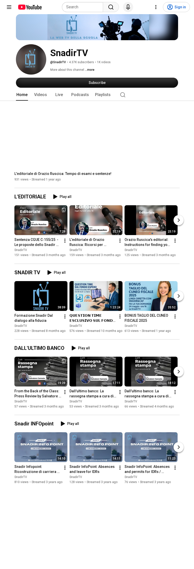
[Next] (179, 220)
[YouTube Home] (29, 7)
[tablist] (97, 95)
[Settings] (156, 7)
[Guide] (9, 7)
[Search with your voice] (128, 7)
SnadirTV (20, 250)
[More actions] (65, 241)
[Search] (111, 7)
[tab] (22, 95)
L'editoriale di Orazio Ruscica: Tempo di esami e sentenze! (62, 174)
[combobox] (84, 7)
